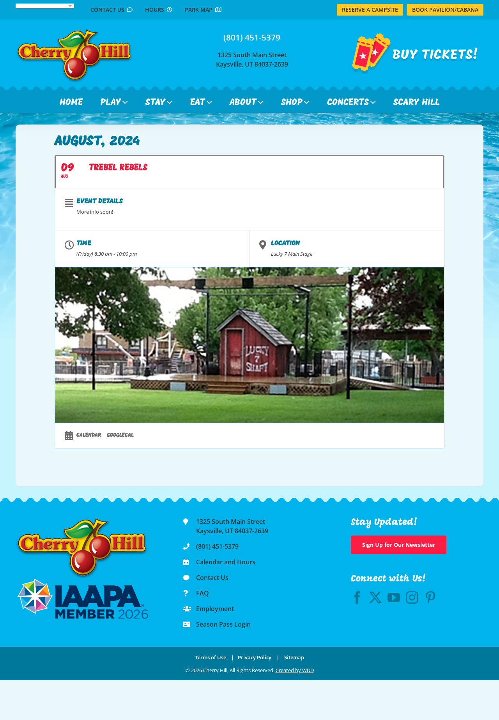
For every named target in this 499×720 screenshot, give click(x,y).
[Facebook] (357, 597)
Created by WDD (295, 670)
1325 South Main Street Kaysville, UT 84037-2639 (252, 59)
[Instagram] (412, 597)
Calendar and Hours (225, 562)
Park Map (200, 9)
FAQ (202, 593)
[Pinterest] (430, 597)
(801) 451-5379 (251, 37)
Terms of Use (210, 657)
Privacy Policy (254, 657)
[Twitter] (375, 597)
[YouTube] (394, 597)
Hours (156, 9)
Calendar (88, 435)
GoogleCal (120, 435)
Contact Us (108, 9)
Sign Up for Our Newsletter (398, 544)
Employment (215, 608)
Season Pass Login (223, 624)
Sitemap (294, 657)
